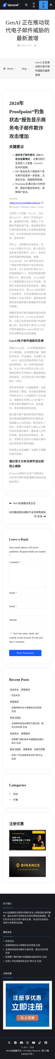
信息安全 (14, 690)
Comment (14, 562)
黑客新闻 (25, 690)
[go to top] (46, 1048)
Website (13, 620)
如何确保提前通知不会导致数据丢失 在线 (27, 514)
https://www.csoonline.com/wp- (25, 202)
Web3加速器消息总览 (24, 503)
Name (13, 593)
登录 (34, 5)
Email (13, 606)
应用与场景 (39, 749)
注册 (43, 5)
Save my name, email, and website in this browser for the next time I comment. (26, 637)
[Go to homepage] (11, 5)
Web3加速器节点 (14, 1051)
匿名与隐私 (15, 718)
